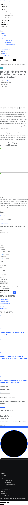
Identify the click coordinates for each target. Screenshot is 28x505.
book (3, 10)
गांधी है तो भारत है (7, 11)
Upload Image (3, 277)
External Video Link (4, 287)
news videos (5, 19)
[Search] (0, 29)
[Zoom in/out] (1, 502)
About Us (4, 6)
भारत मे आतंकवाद (8, 13)
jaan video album (6, 20)
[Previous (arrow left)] (1, 504)
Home (3, 4)
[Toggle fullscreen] (3, 502)
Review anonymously (6, 288)
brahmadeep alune (8, 1)
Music (5, 215)
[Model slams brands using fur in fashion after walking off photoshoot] (6, 340)
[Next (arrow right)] (3, 504)
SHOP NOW (2, 407)
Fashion (2, 215)
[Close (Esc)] (8, 502)
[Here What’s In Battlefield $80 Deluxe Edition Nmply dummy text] (6, 364)
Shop (3, 22)
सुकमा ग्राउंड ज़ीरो (8, 17)
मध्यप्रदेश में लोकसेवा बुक (9, 15)
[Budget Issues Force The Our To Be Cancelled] (6, 315)
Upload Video (3, 281)
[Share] (5, 502)
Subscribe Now (14, 427)
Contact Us (5, 24)
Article (4, 8)
